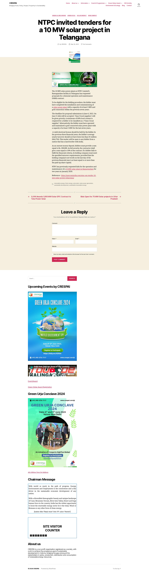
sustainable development (61, 185)
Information (84, 3)
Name (54, 238)
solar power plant (60, 107)
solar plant (76, 183)
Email (77, 238)
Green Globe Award (114, 3)
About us (74, 3)
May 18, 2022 (75, 44)
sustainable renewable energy (77, 185)
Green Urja (71, 15)
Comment (54, 223)
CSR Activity (128, 3)
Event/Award (33, 381)
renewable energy (59, 183)
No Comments (87, 44)
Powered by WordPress (48, 568)
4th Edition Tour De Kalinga (38, 472)
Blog (123, 5)
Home (68, 3)
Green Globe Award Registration (40, 387)
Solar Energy (82, 15)
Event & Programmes (98, 3)
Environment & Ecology (113, 5)
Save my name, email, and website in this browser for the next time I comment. (74, 254)
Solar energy (68, 183)
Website (54, 246)
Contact (129, 5)
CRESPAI (13, 3)
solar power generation (86, 183)
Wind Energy (92, 15)
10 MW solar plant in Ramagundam (80, 169)
